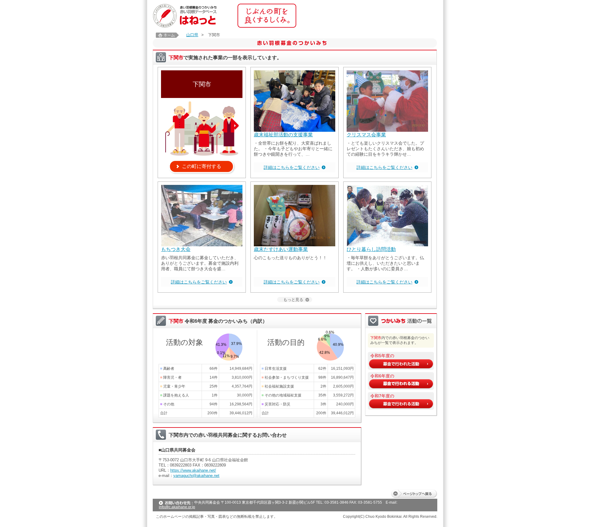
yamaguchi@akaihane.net (196, 475)
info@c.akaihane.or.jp (177, 507)
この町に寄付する (201, 166)
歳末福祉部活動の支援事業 (283, 134)
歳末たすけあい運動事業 (281, 249)
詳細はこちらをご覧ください (292, 167)
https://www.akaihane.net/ (193, 470)
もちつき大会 (176, 249)
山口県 (192, 35)
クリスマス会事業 (366, 134)
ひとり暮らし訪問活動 (371, 249)
